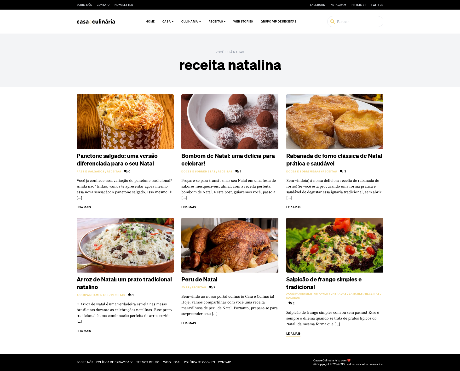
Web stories (243, 21)
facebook (317, 5)
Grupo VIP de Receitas (279, 21)
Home (150, 21)
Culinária (189, 21)
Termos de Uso (148, 362)
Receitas (216, 21)
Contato (103, 5)
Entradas (339, 294)
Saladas (293, 298)
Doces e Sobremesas (198, 171)
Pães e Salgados (91, 171)
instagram (338, 5)
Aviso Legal (171, 362)
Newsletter (124, 5)
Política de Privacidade (114, 362)
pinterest (358, 5)
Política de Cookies (199, 362)
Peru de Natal (199, 279)
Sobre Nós (84, 5)
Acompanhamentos (93, 295)
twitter (377, 5)
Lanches (356, 294)
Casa (166, 21)
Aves (185, 287)
